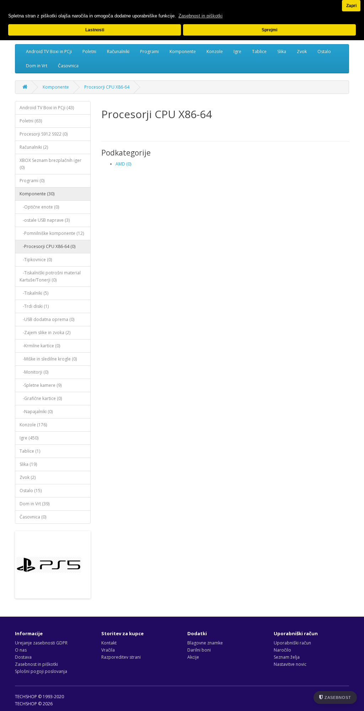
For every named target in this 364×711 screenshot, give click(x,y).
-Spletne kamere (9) (40, 385)
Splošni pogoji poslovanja (41, 671)
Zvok (302, 51)
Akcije (193, 657)
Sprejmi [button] (269, 29)
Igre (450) (29, 438)
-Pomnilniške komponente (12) (52, 233)
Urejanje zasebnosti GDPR (41, 643)
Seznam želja (287, 657)
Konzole (215, 51)
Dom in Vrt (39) (34, 504)
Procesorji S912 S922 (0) (44, 134)
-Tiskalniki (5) (34, 293)
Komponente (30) (37, 194)
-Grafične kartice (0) (41, 398)
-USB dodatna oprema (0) (47, 319)
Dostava (23, 657)
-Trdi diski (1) (34, 306)
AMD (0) (123, 164)
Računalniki (118, 51)
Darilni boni (199, 650)
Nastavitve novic (290, 664)
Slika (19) (28, 464)
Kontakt (109, 643)
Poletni (89, 51)
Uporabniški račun (292, 643)
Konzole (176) (33, 425)
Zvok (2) (28, 477)
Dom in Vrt (36, 66)
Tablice (259, 51)
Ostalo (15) (31, 491)
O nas (21, 650)
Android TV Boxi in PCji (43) (47, 108)
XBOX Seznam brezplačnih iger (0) (50, 163)
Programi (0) (32, 181)
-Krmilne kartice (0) (40, 346)
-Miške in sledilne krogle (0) (48, 359)
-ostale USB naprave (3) (45, 220)
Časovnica (68, 66)
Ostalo (324, 51)
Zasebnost (337, 697)
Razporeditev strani (121, 657)
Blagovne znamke (205, 643)
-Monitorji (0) (34, 372)
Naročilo (282, 650)
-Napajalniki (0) (36, 412)
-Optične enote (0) (39, 207)
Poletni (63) (31, 121)
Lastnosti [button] (94, 29)
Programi (149, 51)
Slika (281, 51)
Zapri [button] (351, 5)
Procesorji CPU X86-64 (106, 87)
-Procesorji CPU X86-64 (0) (47, 246)
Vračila (108, 650)
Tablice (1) (30, 451)
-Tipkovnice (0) (36, 260)
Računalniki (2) (34, 147)
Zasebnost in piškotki (36, 664)
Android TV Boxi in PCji (49, 51)
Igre (237, 51)
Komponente (183, 51)
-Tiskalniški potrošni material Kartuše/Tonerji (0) (50, 276)
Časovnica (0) (33, 517)
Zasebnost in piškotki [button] (200, 16)
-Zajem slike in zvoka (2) (45, 333)
